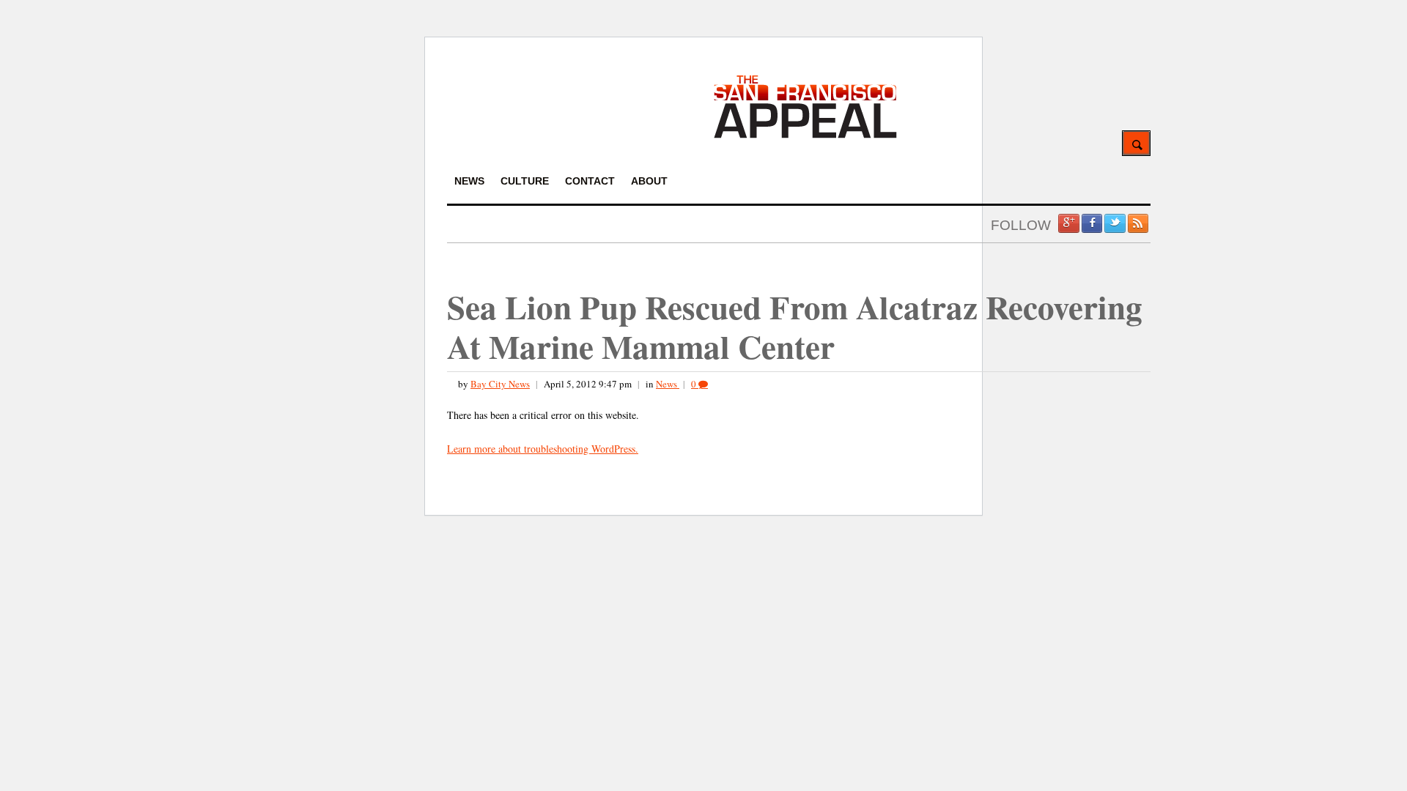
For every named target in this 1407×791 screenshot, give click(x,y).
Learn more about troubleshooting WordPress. (542, 449)
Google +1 (1068, 223)
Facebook (1092, 223)
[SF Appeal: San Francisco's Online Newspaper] (805, 136)
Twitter (1114, 223)
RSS (1138, 223)
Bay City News (500, 383)
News (667, 383)
